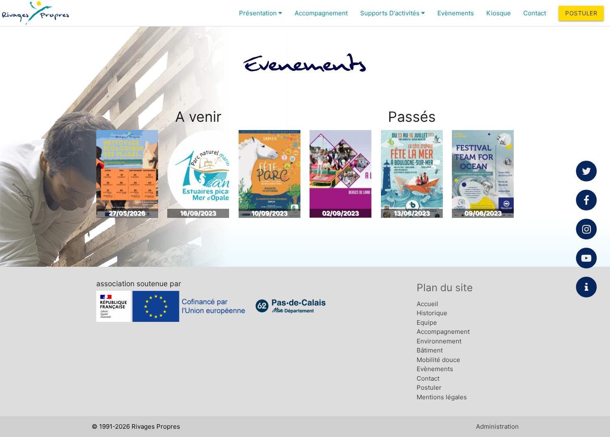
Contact (534, 13)
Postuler (581, 13)
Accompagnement (321, 13)
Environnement (439, 341)
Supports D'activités (390, 13)
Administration (497, 426)
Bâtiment (430, 350)
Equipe (427, 322)
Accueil (427, 304)
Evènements (455, 13)
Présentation (258, 13)
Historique (432, 313)
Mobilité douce (438, 360)
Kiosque (498, 13)
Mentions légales (442, 397)
